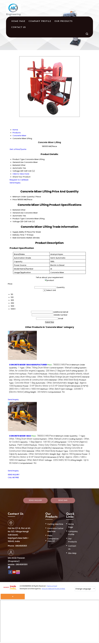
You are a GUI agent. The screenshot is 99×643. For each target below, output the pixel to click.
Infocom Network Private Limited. (53, 589)
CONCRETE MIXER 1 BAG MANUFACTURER (28, 364)
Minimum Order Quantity (23, 196)
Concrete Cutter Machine (55, 530)
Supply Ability (18, 232)
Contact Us (18, 27)
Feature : (54, 445)
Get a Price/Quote (18, 149)
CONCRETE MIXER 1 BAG (20, 436)
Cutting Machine (55, 524)
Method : (52, 389)
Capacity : (53, 370)
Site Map (72, 553)
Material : (64, 380)
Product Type (19, 218)
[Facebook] (10, 573)
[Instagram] (18, 573)
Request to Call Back (19, 179)
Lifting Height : (35, 392)
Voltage (16, 221)
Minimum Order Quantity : (68, 436)
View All (51, 541)
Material (16, 210)
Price (15, 199)
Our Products (63, 21)
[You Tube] (14, 573)
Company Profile (40, 21)
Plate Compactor (53, 537)
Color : (56, 377)
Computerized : (56, 392)
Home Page (18, 21)
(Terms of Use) (51, 586)
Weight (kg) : (63, 454)
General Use (18, 212)
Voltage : (57, 460)
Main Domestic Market (22, 237)
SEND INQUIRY (13, 474)
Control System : (60, 367)
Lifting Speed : (70, 442)
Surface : (29, 373)
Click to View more (21, 174)
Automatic (17, 215)
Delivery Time (18, 235)
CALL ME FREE (13, 477)
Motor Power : (44, 386)
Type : (34, 367)
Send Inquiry (15, 182)
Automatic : (51, 383)
